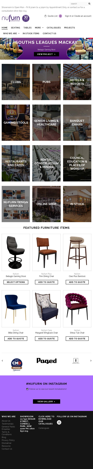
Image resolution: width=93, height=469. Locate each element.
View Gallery (43, 401)
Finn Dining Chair (46, 276)
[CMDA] (17, 364)
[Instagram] (59, 422)
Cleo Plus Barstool (77, 276)
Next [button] (86, 48)
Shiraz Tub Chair (77, 333)
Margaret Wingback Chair (46, 333)
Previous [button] (7, 48)
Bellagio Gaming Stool (16, 276)
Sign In (68, 16)
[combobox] (80, 4)
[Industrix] (76, 360)
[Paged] (46, 360)
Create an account (82, 16)
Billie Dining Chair (15, 333)
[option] (46, 48)
